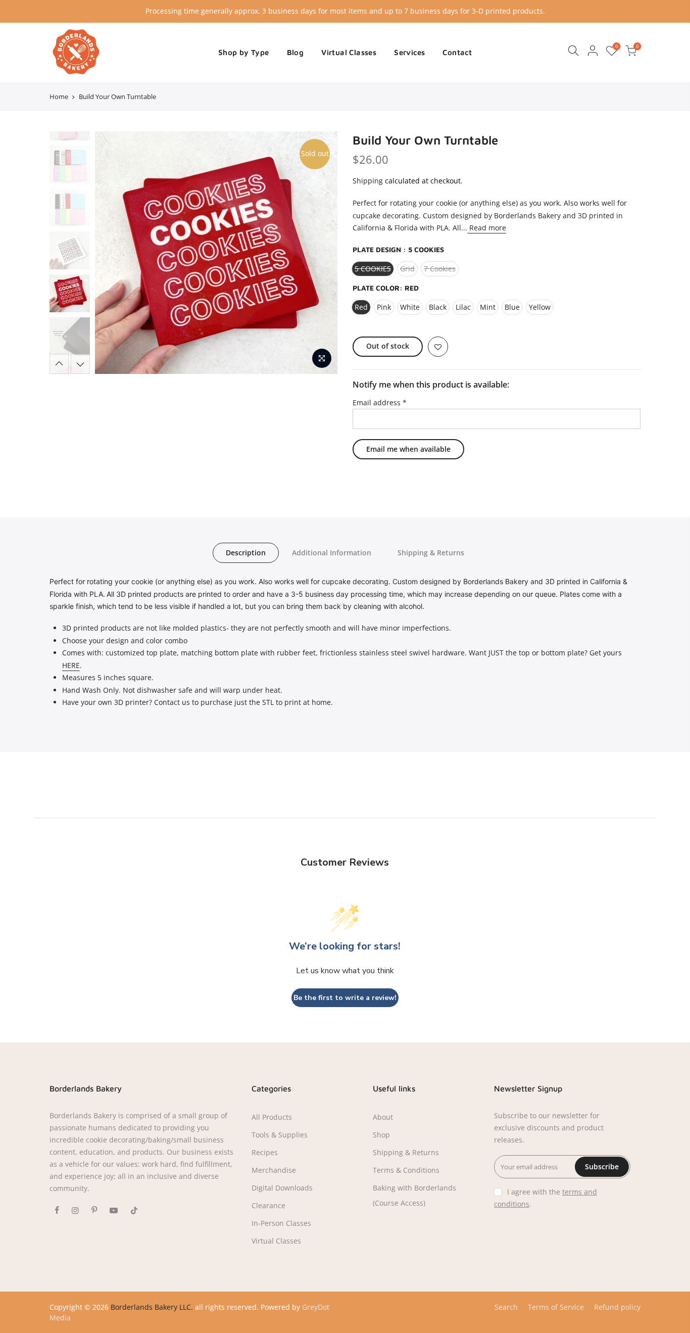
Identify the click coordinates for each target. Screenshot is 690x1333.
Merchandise (274, 1170)
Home (59, 96)
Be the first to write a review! (345, 998)
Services (409, 52)
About (383, 1117)
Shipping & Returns (431, 552)
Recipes (265, 1152)
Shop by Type (243, 52)
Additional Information (331, 552)
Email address (380, 402)
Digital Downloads (282, 1188)
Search (506, 1307)
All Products (272, 1117)
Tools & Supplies (280, 1134)
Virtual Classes (348, 52)
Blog (295, 52)
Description (246, 552)
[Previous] (113, 253)
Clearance (268, 1205)
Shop (381, 1134)
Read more (486, 227)
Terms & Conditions (406, 1170)
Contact (457, 52)
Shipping (368, 180)
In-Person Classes (281, 1223)
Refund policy (617, 1307)
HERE (71, 665)
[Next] (320, 253)
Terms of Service (556, 1307)
